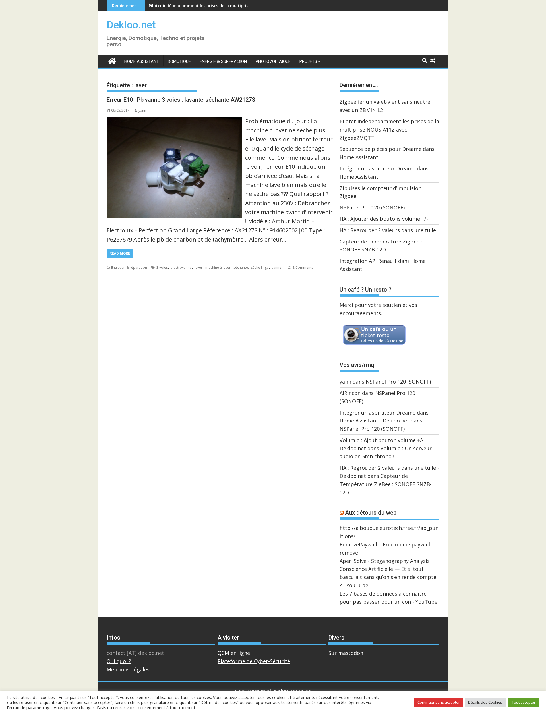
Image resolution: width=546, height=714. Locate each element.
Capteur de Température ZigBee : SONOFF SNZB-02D (386, 484)
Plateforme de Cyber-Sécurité (254, 661)
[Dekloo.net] (112, 60)
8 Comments (303, 267)
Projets (308, 61)
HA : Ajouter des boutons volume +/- (384, 218)
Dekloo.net (131, 25)
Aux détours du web (370, 512)
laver (198, 267)
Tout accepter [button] (523, 702)
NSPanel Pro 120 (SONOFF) (372, 207)
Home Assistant (141, 61)
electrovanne (181, 267)
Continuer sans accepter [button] (438, 702)
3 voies (162, 267)
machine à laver (218, 267)
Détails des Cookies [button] (485, 702)
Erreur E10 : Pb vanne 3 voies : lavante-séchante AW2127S (181, 99)
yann (142, 110)
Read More (119, 253)
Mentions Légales (128, 669)
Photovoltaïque (273, 61)
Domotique (179, 61)
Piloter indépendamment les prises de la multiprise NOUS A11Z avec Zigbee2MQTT (389, 129)
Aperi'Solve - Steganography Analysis (385, 560)
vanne (276, 267)
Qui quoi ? (119, 661)
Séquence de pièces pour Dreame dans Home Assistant (203, 5)
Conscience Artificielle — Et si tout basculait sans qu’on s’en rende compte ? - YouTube (388, 577)
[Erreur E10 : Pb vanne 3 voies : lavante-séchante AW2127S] (174, 120)
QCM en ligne (234, 653)
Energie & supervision (223, 61)
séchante (240, 267)
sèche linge (260, 267)
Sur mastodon (345, 653)
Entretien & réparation (129, 267)
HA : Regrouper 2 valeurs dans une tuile (388, 230)
